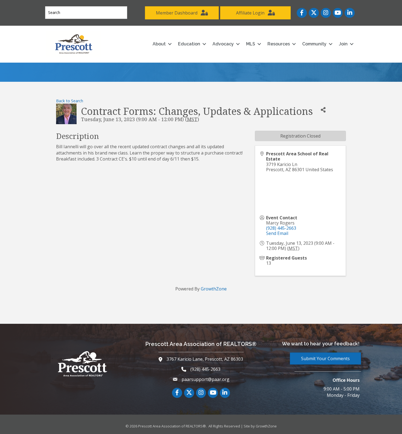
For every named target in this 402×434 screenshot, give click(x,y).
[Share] (323, 110)
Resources (278, 43)
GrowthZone (214, 289)
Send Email (277, 233)
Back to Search (69, 100)
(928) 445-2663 (281, 228)
